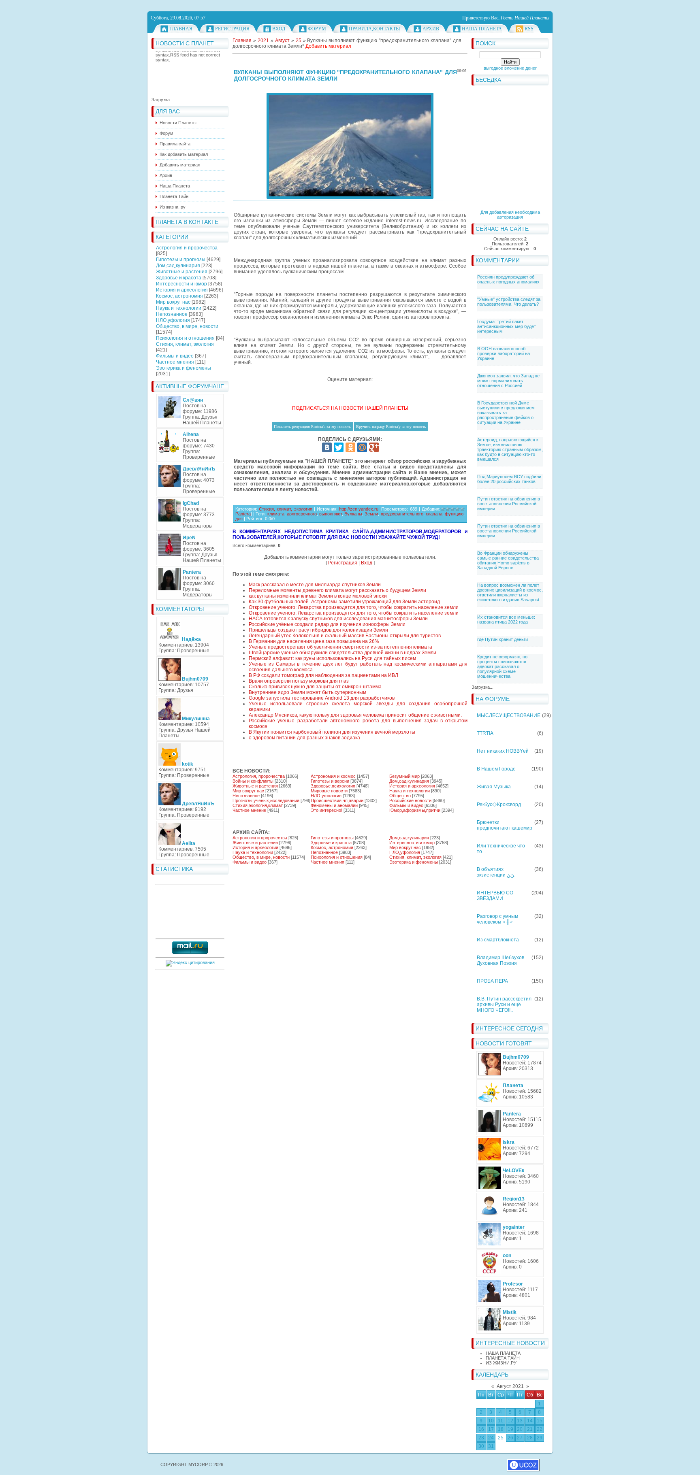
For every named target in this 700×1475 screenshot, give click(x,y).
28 (530, 1438)
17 (491, 1429)
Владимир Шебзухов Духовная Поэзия (500, 960)
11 (500, 1421)
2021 (263, 40)
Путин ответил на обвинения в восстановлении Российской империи (508, 503)
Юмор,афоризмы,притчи (414, 810)
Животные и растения (181, 272)
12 (510, 1421)
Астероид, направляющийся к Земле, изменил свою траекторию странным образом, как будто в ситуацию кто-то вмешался (510, 449)
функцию (454, 513)
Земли (371, 513)
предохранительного (402, 513)
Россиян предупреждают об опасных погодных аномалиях (508, 279)
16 (481, 1429)
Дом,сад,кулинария (178, 265)
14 (530, 1421)
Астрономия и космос (333, 776)
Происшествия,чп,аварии (337, 800)
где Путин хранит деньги (502, 639)
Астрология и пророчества (187, 248)
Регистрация (232, 29)
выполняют (330, 513)
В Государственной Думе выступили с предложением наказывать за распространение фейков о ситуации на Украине (506, 412)
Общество (400, 795)
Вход (278, 29)
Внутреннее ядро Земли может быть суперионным (307, 692)
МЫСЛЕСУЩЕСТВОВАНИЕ (508, 715)
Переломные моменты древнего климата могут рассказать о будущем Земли (337, 590)
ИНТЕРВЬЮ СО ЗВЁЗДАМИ (495, 895)
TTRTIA (485, 733)
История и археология (182, 290)
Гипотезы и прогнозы (180, 259)
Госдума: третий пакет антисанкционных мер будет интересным (506, 326)
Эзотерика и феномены (183, 368)
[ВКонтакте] (327, 447)
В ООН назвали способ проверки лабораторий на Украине (503, 353)
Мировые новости (329, 790)
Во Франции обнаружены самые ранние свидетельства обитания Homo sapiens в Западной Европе (508, 560)
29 (539, 1438)
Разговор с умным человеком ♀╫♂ (497, 919)
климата (275, 513)
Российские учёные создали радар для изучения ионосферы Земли (327, 624)
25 (501, 1438)
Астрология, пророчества (259, 776)
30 (481, 1446)
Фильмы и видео (175, 356)
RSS (529, 29)
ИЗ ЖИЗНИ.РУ (501, 1362)
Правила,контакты (374, 29)
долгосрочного (302, 513)
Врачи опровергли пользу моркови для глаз (299, 681)
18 (501, 1429)
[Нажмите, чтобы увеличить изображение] (350, 146)
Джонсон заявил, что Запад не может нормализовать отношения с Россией (508, 380)
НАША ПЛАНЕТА (503, 1353)
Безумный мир (404, 776)
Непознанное (172, 314)
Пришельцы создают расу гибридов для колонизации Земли (318, 630)
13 (520, 1421)
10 (491, 1421)
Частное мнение (249, 810)
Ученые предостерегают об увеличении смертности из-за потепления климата (340, 647)
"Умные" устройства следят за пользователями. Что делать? (508, 301)
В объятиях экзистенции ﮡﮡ (495, 872)
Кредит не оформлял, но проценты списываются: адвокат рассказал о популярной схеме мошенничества (502, 666)
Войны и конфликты (253, 781)
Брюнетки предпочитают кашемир (504, 825)
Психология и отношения (185, 338)
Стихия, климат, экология (185, 344)
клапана (434, 513)
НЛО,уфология (173, 320)
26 (510, 1438)
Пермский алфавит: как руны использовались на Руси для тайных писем (332, 658)
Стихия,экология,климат (258, 805)
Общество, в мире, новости (187, 326)
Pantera (243, 513)
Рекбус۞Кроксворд (499, 804)
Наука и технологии (178, 308)
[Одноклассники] (350, 447)
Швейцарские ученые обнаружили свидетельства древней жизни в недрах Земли (342, 653)
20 (520, 1429)
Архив (431, 29)
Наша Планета (482, 29)
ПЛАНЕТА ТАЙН (503, 1358)
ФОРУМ (317, 29)
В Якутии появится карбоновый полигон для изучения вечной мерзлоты (332, 732)
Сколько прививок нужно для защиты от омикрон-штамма (315, 687)
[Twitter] (339, 447)
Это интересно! (326, 810)
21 (530, 1429)
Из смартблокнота (498, 940)
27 (520, 1438)
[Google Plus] (374, 447)
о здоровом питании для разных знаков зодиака (304, 738)
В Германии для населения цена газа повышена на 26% (314, 641)
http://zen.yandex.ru (358, 509)
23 (481, 1438)
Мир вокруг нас (173, 302)
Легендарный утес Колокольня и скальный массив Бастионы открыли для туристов (345, 636)
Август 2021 (510, 1386)
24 (491, 1438)
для (239, 518)
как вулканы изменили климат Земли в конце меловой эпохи (318, 596)
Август (282, 40)
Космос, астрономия (179, 296)
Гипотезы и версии (330, 781)
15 (539, 1421)
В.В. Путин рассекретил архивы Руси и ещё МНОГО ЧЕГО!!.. (504, 1004)
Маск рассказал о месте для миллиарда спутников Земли (315, 584)
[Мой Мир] (362, 447)
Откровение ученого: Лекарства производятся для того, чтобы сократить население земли (354, 607)
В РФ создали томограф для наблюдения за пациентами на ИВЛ (323, 675)
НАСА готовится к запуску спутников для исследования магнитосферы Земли (338, 619)
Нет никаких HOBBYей (503, 751)
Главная (180, 29)
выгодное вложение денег (510, 68)
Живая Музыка (494, 787)
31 (491, 1446)
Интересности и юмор (181, 284)
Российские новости (410, 800)
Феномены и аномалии (334, 805)
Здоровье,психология (333, 785)
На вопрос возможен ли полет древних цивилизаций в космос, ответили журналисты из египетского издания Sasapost (510, 592)
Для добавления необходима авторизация (510, 214)
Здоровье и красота (178, 278)
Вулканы (353, 513)
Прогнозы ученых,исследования (266, 800)
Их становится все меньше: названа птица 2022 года (506, 619)
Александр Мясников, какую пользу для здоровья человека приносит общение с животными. (355, 715)
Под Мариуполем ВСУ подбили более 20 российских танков (509, 479)
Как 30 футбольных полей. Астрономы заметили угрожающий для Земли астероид (344, 601)
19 (510, 1429)
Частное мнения (175, 362)
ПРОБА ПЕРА (492, 981)
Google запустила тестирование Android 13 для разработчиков (322, 698)
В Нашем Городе (496, 769)
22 (539, 1429)
